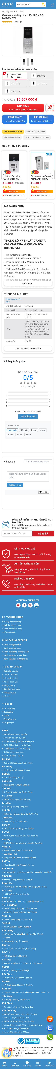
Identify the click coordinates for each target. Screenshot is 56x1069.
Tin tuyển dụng (10, 692)
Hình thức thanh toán (12, 625)
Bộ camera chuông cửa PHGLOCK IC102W (42, 177)
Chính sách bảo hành (12, 648)
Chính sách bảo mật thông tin (16, 659)
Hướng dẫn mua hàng (12, 621)
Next (52, 41)
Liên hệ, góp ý (9, 708)
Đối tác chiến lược (11, 682)
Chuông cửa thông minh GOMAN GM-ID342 (11, 178)
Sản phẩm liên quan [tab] (13, 132)
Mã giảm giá (9, 723)
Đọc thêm (26, 283)
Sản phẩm (20, 12)
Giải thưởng (8, 712)
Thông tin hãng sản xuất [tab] (37, 138)
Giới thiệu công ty (11, 671)
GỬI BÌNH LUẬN (15, 485)
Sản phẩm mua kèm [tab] (36, 132)
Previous (4, 41)
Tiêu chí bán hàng (11, 678)
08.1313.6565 (23, 1028)
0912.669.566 (24, 1032)
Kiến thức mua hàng (12, 689)
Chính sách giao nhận (12, 644)
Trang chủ (8, 12)
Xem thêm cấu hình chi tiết (27, 348)
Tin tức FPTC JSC (11, 675)
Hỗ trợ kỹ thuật (9, 632)
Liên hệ (6, 696)
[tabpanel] (28, 173)
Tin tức (6, 715)
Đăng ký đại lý (9, 685)
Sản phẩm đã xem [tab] (12, 138)
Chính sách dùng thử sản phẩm (16, 652)
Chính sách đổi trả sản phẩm (15, 655)
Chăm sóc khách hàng (13, 629)
